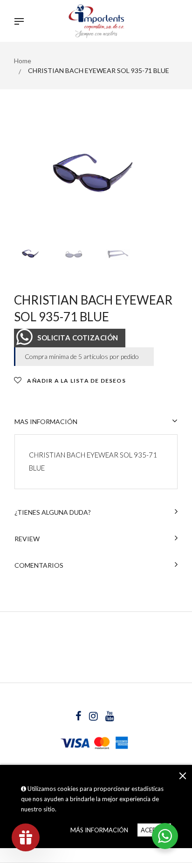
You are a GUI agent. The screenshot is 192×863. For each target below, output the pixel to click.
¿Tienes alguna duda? (52, 512)
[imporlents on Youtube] (109, 717)
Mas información (45, 421)
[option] (96, 180)
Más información (99, 830)
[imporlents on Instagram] (94, 717)
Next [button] (164, 181)
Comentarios (38, 565)
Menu (21, 22)
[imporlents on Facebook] (79, 717)
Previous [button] (28, 181)
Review (27, 538)
